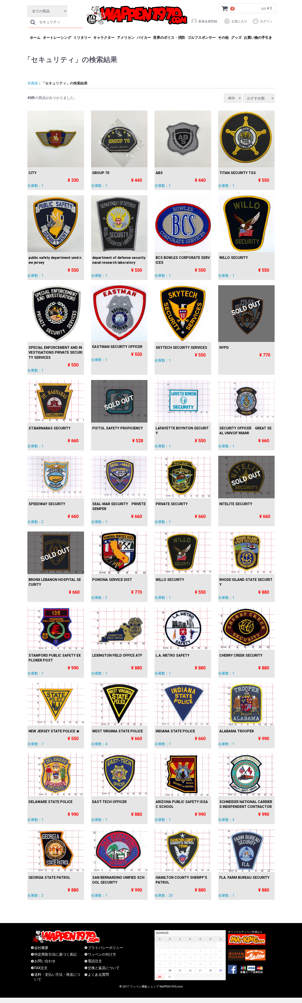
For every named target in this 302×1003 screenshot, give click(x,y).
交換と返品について (104, 968)
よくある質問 (98, 975)
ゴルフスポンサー (201, 37)
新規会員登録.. (208, 21)
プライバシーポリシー (105, 948)
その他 (223, 37)
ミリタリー (82, 37)
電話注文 (95, 961)
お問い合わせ (44, 961)
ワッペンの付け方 (102, 954)
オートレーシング (57, 37)
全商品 (32, 83)
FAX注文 (41, 968)
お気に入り (239, 21)
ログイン (266, 21)
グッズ (236, 37)
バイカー (144, 37)
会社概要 (41, 948)
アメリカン (126, 37)
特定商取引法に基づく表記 (55, 954)
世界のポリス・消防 (169, 37)
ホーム (35, 37)
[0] (224, 8)
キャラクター (104, 37)
